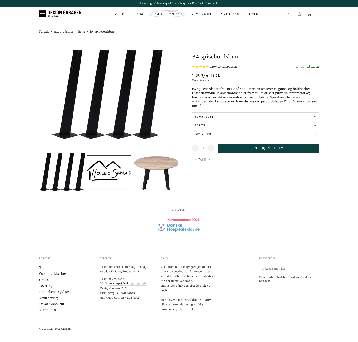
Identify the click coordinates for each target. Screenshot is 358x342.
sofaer (178, 285)
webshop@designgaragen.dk (127, 283)
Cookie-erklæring (52, 273)
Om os (44, 280)
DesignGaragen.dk (60, 328)
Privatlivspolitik (51, 304)
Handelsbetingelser (54, 292)
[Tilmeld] (317, 269)
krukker (199, 304)
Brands (44, 267)
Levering (46, 286)
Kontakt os (47, 310)
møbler (177, 276)
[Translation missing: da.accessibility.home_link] (60, 13)
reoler (165, 290)
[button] (290, 14)
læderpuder (176, 309)
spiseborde (191, 285)
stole (203, 285)
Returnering (48, 298)
